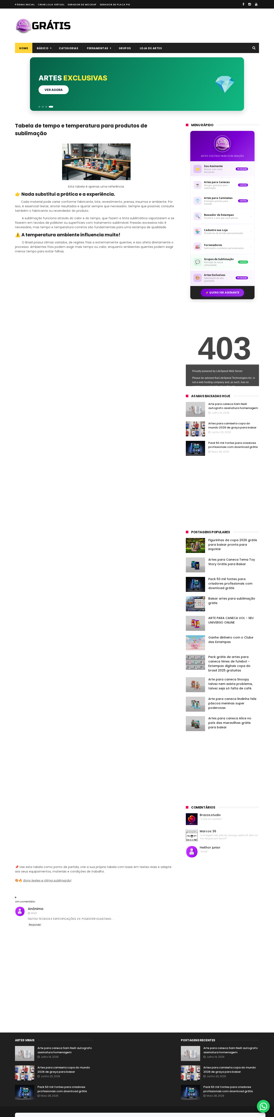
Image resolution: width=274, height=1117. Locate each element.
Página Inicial (25, 4)
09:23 (33, 913)
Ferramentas (97, 48)
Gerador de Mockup (82, 4)
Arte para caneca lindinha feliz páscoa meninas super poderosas (232, 703)
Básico (42, 48)
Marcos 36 (208, 831)
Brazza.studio (210, 815)
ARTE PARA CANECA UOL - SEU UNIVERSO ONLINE (231, 620)
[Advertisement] (181, 25)
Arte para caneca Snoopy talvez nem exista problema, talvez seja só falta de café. (230, 683)
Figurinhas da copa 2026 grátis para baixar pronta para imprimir (232, 544)
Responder (35, 924)
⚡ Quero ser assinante (222, 292)
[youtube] (256, 4)
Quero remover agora (64, 90)
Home (23, 48)
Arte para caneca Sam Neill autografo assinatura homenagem (233, 406)
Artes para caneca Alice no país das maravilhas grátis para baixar (229, 722)
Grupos (125, 48)
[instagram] (249, 4)
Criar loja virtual (51, 4)
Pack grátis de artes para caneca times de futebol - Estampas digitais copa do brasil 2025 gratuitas (229, 664)
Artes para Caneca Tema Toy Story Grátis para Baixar (231, 561)
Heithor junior (210, 847)
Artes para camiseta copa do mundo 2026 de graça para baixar (232, 425)
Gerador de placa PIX (115, 4)
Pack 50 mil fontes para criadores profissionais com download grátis (233, 445)
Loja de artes (151, 48)
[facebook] (243, 4)
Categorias (68, 48)
